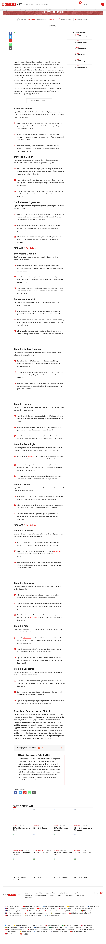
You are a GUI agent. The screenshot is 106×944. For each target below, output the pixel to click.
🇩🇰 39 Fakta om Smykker (12, 906)
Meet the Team (50, 893)
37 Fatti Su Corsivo (81, 67)
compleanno (33, 617)
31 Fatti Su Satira (80, 48)
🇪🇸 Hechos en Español (52, 925)
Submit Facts (80, 895)
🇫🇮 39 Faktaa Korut (93, 906)
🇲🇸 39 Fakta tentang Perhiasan (14, 911)
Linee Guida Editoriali (81, 19)
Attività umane (89, 10)
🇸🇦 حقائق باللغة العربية (55, 927)
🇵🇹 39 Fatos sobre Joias (88, 911)
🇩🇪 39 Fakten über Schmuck (31, 906)
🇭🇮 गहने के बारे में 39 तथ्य (27, 909)
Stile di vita (98, 10)
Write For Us (28, 895)
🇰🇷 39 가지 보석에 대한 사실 (83, 909)
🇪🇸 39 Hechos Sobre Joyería (75, 906)
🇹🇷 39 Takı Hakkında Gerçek (13, 915)
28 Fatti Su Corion (40, 877)
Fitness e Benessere (67, 10)
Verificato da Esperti (66, 19)
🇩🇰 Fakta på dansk (86, 925)
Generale (76, 10)
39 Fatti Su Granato (40, 853)
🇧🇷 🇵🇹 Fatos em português (70, 925)
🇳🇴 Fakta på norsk (25, 927)
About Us (27, 893)
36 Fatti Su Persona (81, 42)
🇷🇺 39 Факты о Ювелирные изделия (36, 913)
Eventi (58, 10)
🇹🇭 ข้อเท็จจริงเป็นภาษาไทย (59, 931)
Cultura (53, 25)
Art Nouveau (27, 638)
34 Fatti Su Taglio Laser (83, 853)
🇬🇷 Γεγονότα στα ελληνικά (73, 927)
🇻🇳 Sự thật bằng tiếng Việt (78, 931)
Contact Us (75, 893)
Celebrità (16, 10)
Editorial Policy (38, 893)
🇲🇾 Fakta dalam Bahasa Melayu (65, 929)
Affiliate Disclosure (41, 895)
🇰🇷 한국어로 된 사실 (47, 929)
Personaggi (23, 10)
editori (43, 769)
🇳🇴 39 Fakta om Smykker (34, 911)
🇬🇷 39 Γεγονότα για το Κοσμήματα (53, 906)
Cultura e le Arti (32, 10)
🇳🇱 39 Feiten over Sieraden (53, 911)
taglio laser (30, 456)
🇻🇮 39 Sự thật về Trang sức (33, 915)
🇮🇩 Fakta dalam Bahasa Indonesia (14, 929)
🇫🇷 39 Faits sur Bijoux (11, 909)
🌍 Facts (7, 925)
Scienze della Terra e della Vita (46, 10)
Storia (82, 10)
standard (57, 767)
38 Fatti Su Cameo (40, 828)
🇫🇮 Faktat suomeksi (40, 927)
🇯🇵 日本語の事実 (33, 929)
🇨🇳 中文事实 (24, 934)
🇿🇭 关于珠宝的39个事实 (52, 915)
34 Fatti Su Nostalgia (81, 36)
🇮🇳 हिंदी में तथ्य (88, 927)
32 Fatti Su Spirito (80, 54)
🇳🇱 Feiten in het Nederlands (86, 929)
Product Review (63, 893)
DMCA (52, 895)
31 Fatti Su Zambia (61, 877)
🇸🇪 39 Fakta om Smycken (58, 913)
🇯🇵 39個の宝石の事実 (65, 909)
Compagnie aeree (7, 10)
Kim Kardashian (58, 551)
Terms (59, 895)
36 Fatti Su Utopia (80, 61)
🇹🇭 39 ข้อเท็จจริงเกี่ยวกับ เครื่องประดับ (80, 913)
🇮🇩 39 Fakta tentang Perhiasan (46, 909)
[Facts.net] (12, 4)
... (103, 10)
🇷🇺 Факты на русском (41, 931)
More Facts (28, 897)
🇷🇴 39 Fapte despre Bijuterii (13, 913)
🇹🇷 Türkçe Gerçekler (11, 934)
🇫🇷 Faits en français (36, 925)
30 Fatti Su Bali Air (81, 877)
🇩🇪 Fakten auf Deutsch (20, 925)
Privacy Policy (69, 895)
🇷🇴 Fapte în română (25, 931)
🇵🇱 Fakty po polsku (10, 931)
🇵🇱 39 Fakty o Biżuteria (71, 911)
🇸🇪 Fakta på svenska (11, 927)
